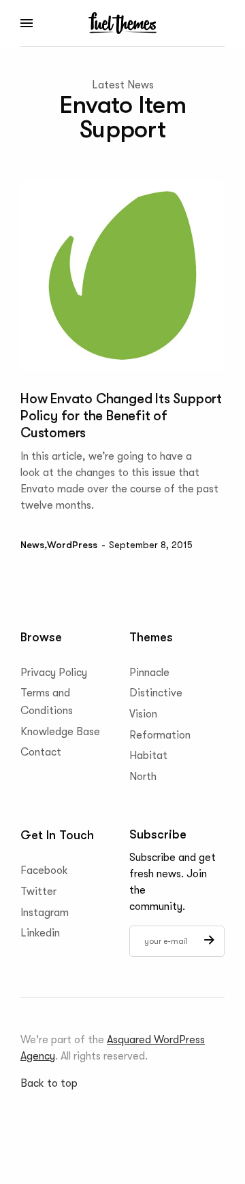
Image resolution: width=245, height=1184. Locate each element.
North (143, 776)
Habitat (148, 755)
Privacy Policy (53, 672)
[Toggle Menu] (28, 23)
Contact (40, 752)
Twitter (38, 891)
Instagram (44, 912)
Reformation (160, 734)
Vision (143, 714)
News (32, 544)
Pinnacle (149, 672)
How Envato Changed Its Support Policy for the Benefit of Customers (121, 416)
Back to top (49, 1083)
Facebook (44, 870)
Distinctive (155, 693)
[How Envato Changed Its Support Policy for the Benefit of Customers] (122, 275)
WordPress (72, 544)
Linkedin (40, 933)
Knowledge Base (60, 731)
